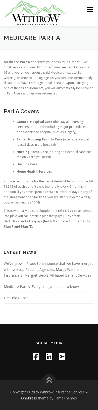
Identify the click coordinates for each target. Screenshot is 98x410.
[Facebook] (36, 356)
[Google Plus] (62, 356)
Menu (89, 9)
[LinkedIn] (49, 356)
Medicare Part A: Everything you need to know (41, 286)
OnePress (29, 398)
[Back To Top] (49, 380)
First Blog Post (16, 297)
